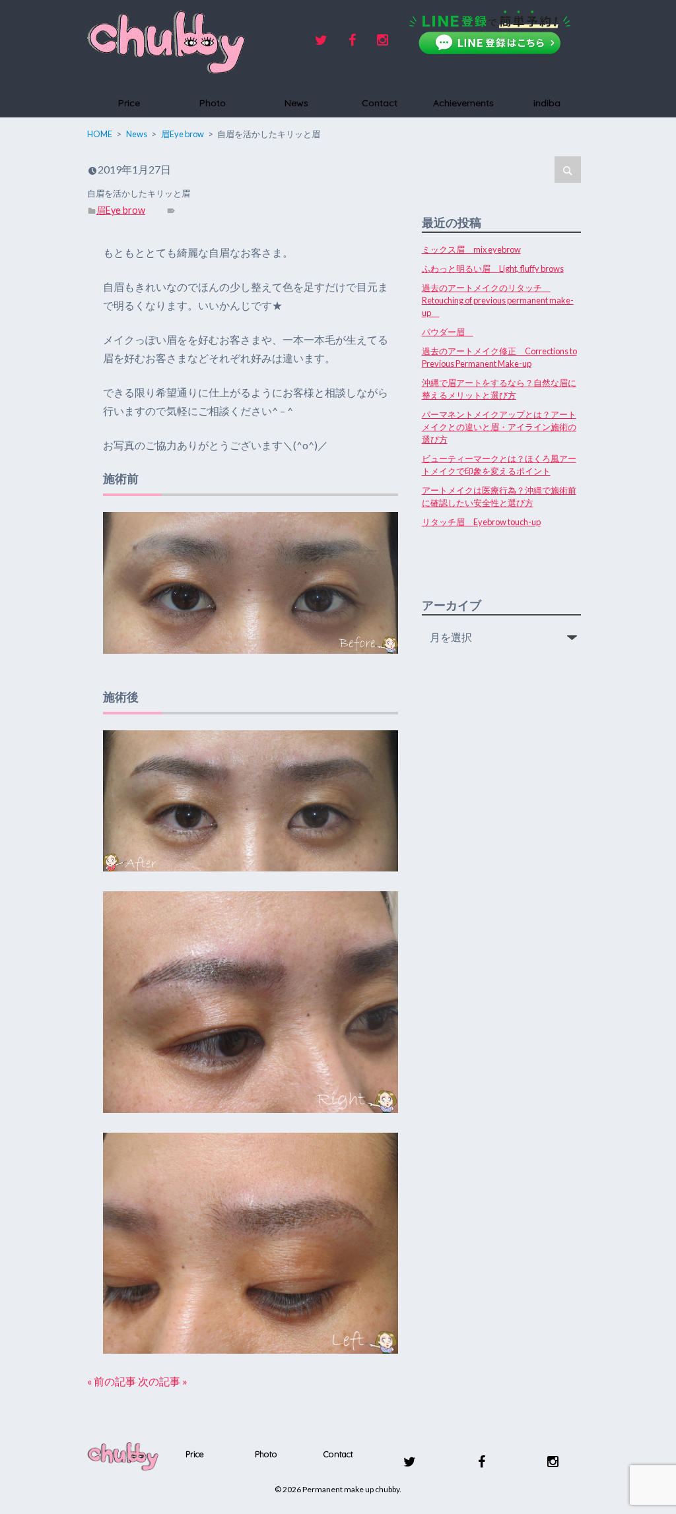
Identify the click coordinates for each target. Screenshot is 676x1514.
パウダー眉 (447, 332)
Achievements (463, 103)
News (296, 103)
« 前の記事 (111, 1381)
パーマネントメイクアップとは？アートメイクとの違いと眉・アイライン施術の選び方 (499, 427)
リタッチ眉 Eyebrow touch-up (481, 522)
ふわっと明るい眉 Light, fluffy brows (493, 268)
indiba (546, 103)
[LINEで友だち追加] (489, 32)
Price (129, 103)
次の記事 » (162, 1381)
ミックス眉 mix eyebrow (471, 249)
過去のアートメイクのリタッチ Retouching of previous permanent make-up (498, 300)
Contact (379, 103)
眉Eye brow (120, 210)
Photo (212, 103)
